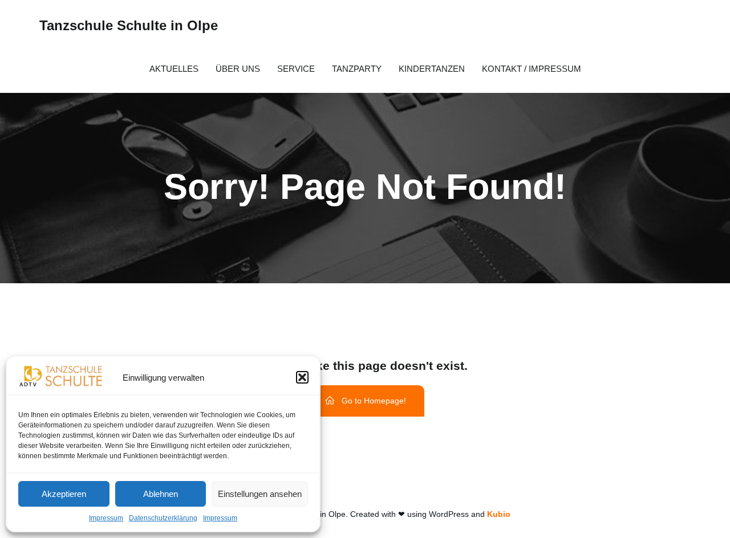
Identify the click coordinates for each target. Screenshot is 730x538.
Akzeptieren (64, 494)
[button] (302, 377)
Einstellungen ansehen (260, 494)
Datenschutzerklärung (163, 518)
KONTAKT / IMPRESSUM (531, 69)
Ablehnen (160, 494)
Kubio (498, 514)
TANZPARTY (357, 69)
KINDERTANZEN (432, 69)
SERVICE (296, 69)
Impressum (106, 518)
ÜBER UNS (238, 69)
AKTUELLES (173, 69)
